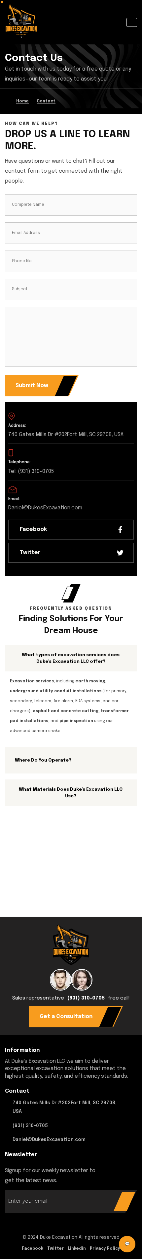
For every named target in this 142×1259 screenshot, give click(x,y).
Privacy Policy (105, 1249)
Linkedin (77, 1249)
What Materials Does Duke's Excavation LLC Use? (71, 792)
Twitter (55, 1249)
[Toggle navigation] (131, 22)
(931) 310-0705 (86, 998)
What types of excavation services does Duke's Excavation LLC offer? (71, 658)
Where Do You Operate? (43, 760)
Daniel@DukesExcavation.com (49, 1139)
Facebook (32, 1249)
